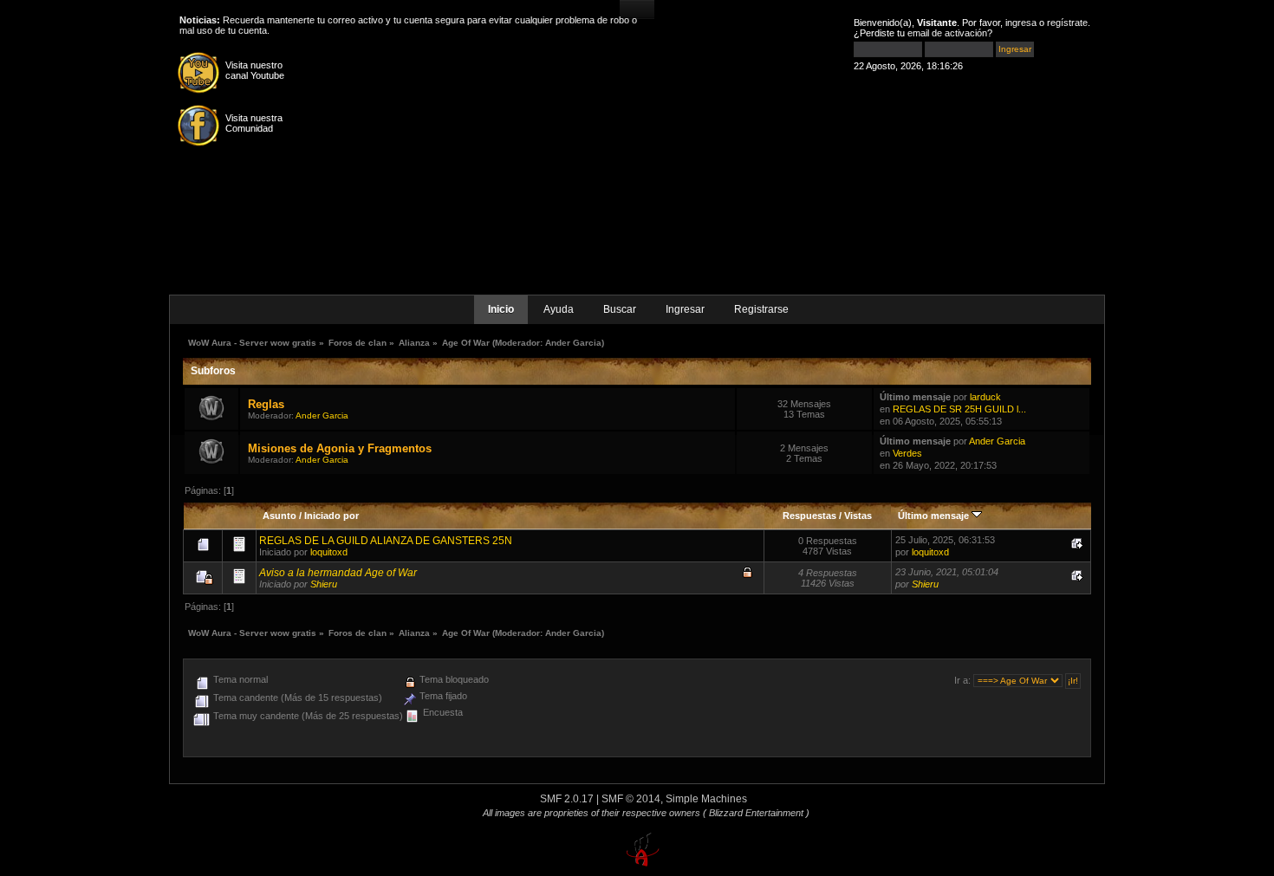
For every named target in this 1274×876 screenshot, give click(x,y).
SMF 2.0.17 (567, 799)
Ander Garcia (573, 342)
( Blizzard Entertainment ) (756, 813)
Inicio (501, 309)
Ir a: (962, 680)
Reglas (266, 404)
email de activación (947, 33)
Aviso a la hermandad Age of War (338, 573)
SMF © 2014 (630, 799)
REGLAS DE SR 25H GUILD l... (959, 409)
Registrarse (761, 309)
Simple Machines (706, 799)
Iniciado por (331, 515)
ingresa (1021, 22)
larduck (985, 397)
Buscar (619, 309)
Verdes (907, 453)
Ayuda (558, 309)
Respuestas (809, 515)
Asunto (279, 515)
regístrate (1067, 22)
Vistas (858, 515)
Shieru (323, 584)
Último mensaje (935, 515)
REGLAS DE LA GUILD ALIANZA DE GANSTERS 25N (385, 541)
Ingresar (685, 309)
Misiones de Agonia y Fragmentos (340, 448)
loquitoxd (329, 552)
